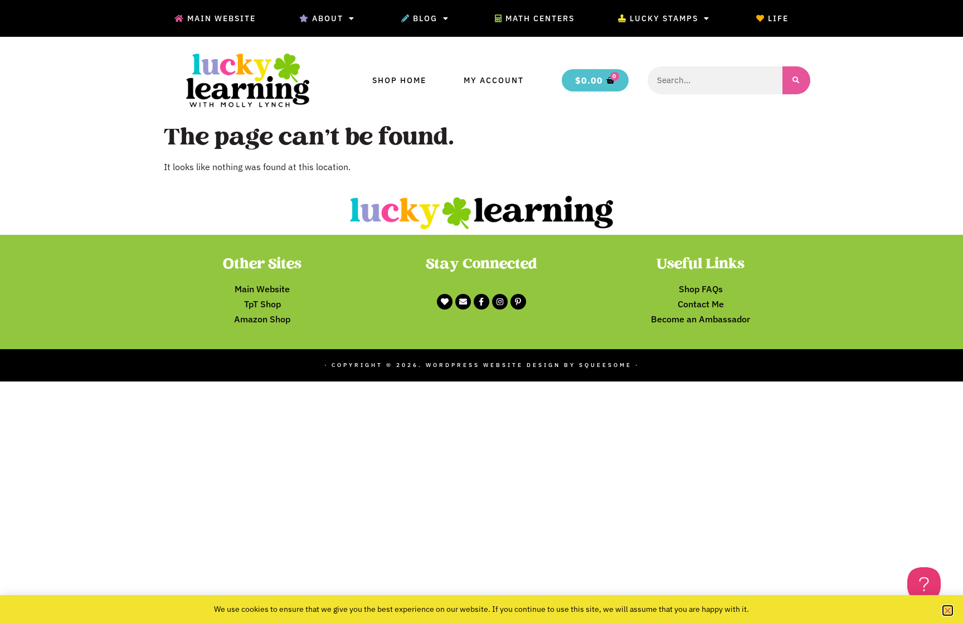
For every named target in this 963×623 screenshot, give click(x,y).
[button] (947, 610)
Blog (425, 18)
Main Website (221, 18)
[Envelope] (463, 302)
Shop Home (399, 80)
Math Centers (540, 18)
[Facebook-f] (481, 302)
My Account (494, 80)
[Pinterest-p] (518, 302)
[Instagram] (500, 302)
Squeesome (605, 365)
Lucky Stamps (664, 18)
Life (778, 18)
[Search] (796, 80)
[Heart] (445, 302)
